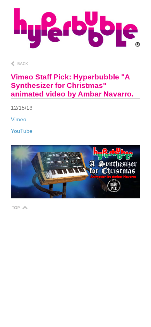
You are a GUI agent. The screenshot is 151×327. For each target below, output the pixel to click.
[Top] (19, 207)
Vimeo (18, 119)
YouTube (22, 131)
